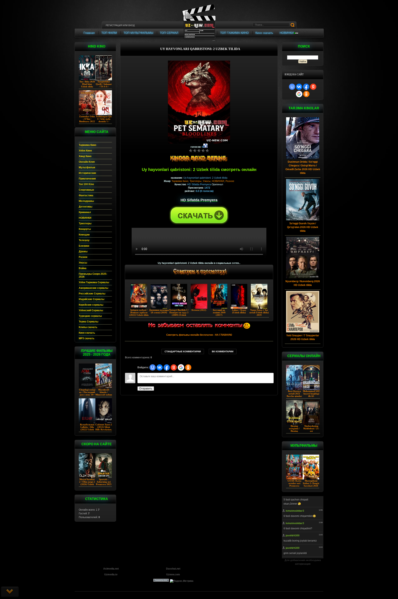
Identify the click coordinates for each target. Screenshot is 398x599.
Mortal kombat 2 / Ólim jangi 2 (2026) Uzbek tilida (87, 483)
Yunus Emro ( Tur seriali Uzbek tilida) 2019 (259, 312)
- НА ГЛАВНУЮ (199, 334)
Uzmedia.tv (111, 574)
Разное (230, 181)
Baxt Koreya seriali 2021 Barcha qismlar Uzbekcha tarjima (294, 396)
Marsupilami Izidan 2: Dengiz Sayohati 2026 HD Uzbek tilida (311, 484)
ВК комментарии (222, 351)
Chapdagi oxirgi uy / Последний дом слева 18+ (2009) (87, 393)
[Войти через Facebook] (306, 87)
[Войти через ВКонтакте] (299, 87)
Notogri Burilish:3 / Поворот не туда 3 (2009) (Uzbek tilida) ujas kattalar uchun (179, 315)
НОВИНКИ (218, 181)
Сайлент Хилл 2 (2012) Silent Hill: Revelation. (103, 427)
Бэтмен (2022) (199, 310)
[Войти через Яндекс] (313, 87)
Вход (131, 25)
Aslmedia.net (111, 568)
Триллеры (195, 181)
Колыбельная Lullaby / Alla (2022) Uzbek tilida (87, 428)
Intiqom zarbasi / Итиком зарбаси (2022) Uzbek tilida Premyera (139, 314)
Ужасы (207, 181)
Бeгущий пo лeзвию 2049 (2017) (219, 312)
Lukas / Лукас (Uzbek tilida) (239, 311)
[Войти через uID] (292, 87)
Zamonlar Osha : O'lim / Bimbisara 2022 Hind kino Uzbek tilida (87, 121)
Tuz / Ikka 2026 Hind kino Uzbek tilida (87, 84)
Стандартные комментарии (183, 351)
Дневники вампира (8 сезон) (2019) (159, 311)
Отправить (145, 388)
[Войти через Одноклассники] (306, 94)
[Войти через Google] (299, 94)
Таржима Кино (180, 181)
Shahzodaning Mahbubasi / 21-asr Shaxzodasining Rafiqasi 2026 (311, 431)
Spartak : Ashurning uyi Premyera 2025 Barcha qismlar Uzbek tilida (104, 484)
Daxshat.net (173, 568)
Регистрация (114, 25)
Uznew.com (173, 574)
